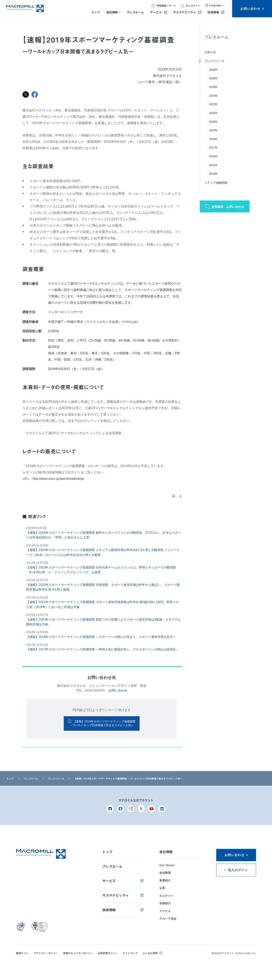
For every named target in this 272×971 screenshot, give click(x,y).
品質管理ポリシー (108, 953)
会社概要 (165, 873)
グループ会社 (168, 918)
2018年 (213, 139)
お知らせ (210, 52)
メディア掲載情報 (215, 182)
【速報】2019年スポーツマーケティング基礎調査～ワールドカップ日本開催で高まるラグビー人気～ (103, 723)
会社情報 (112, 12)
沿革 (162, 888)
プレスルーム (135, 12)
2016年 (213, 156)
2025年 (213, 78)
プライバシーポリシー (45, 953)
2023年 (213, 95)
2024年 (213, 87)
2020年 (213, 121)
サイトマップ (130, 953)
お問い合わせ (117, 690)
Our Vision (167, 865)
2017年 (213, 147)
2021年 (213, 113)
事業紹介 (165, 880)
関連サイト (22, 953)
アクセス (165, 911)
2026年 (213, 69)
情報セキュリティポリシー (78, 953)
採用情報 (213, 12)
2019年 (213, 130)
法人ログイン (193, 5)
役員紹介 (165, 903)
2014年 (213, 173)
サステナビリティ (184, 12)
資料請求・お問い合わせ (227, 206)
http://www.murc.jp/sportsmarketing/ (58, 478)
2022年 (213, 104)
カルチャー (166, 896)
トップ (95, 12)
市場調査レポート (166, 5)
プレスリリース (214, 61)
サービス (156, 12)
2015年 (213, 165)
